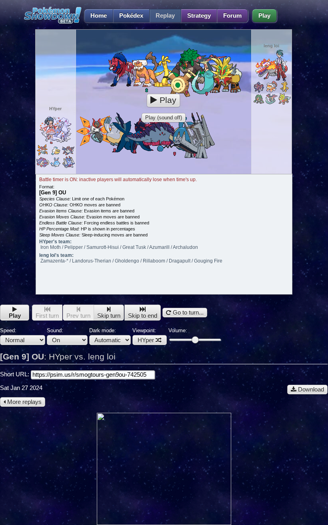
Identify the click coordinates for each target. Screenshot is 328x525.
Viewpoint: (144, 335)
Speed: (8, 330)
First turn (47, 316)
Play (264, 15)
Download (310, 389)
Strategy (199, 15)
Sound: (55, 330)
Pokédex (131, 15)
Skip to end (142, 316)
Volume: (177, 330)
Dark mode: (102, 330)
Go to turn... (187, 312)
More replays (24, 402)
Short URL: (15, 374)
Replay (165, 15)
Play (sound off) (163, 118)
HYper (146, 340)
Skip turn (108, 316)
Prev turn (78, 316)
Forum (232, 15)
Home (98, 15)
